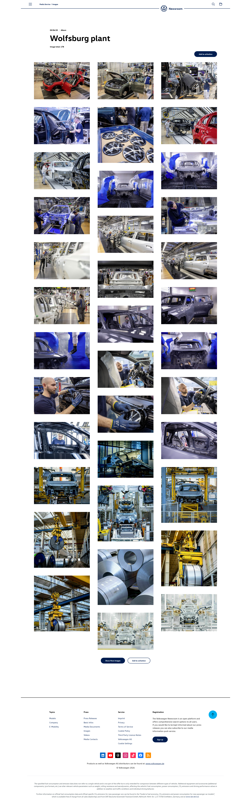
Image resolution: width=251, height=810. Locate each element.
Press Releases (90, 718)
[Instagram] (125, 755)
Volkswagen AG (125, 739)
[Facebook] (140, 755)
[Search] (213, 4)
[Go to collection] (220, 4)
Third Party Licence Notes (129, 735)
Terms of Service (125, 726)
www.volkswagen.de (155, 763)
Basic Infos (88, 722)
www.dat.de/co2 (192, 796)
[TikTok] (133, 755)
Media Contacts (91, 739)
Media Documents (92, 726)
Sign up (160, 739)
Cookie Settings (125, 743)
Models (52, 718)
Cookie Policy (124, 731)
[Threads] (118, 755)
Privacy (121, 722)
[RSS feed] (148, 755)
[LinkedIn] (102, 755)
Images (87, 731)
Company (53, 722)
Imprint (121, 718)
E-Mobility (54, 726)
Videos (87, 735)
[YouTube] (110, 755)
